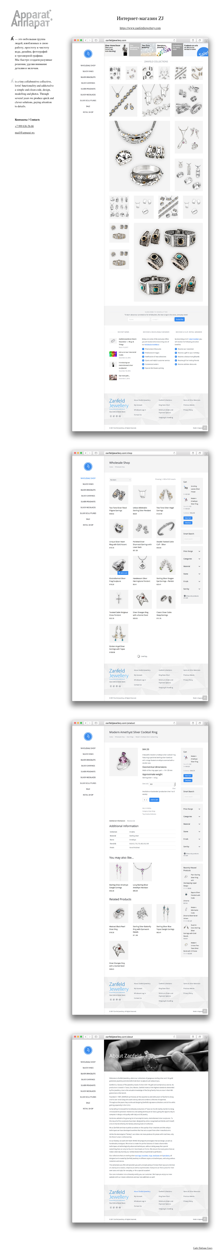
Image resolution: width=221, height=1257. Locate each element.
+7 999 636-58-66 (24, 126)
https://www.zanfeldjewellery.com (140, 28)
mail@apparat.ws (25, 132)
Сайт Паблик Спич (202, 1247)
